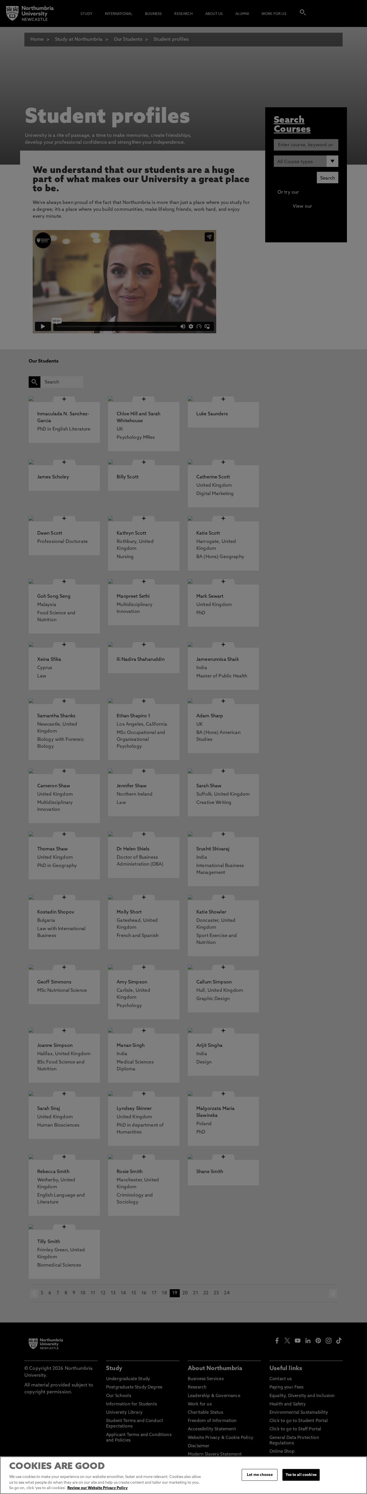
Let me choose (260, 1475)
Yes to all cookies (301, 1475)
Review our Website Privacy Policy (97, 1488)
